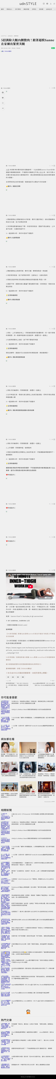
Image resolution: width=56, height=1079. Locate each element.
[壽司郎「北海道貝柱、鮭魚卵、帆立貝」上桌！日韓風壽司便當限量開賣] (6, 873)
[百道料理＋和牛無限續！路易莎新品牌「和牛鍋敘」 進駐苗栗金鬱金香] (6, 938)
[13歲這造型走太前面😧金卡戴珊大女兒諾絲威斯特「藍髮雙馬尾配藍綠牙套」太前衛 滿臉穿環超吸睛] (6, 954)
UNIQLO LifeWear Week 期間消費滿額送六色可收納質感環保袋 (31, 709)
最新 (2, 9)
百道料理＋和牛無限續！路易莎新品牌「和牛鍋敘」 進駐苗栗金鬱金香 (33, 936)
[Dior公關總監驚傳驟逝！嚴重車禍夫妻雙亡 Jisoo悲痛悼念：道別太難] (6, 1034)
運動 (23, 677)
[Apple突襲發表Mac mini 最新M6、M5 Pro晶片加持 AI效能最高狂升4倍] (6, 1003)
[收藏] (3, 103)
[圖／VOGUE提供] (28, 68)
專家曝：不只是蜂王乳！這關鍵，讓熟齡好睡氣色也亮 (9, 755)
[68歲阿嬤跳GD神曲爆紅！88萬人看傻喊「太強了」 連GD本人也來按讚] (6, 1042)
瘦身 (13, 677)
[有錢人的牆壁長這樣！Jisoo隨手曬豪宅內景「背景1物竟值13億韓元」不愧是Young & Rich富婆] (6, 962)
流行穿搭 (18, 9)
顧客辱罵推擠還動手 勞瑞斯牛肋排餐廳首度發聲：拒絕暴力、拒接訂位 (46, 795)
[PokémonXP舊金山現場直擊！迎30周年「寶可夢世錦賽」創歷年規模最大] (6, 889)
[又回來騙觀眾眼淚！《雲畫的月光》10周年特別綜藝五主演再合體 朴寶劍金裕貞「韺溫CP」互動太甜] (6, 865)
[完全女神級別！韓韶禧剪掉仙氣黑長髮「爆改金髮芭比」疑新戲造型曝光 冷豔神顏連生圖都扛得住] (6, 979)
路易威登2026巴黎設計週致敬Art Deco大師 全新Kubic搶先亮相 (27, 755)
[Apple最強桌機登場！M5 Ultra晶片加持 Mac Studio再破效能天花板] (6, 987)
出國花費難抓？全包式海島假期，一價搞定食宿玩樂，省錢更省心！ (9, 795)
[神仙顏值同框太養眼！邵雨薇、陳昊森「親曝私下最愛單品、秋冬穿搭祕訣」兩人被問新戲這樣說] (6, 897)
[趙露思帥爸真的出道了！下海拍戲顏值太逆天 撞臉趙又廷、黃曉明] (6, 1050)
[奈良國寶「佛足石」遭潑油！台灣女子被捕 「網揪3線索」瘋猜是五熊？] (6, 1026)
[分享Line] (3, 97)
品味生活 (49, 9)
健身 (18, 677)
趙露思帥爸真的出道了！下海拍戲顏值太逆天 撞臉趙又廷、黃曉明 (32, 1048)
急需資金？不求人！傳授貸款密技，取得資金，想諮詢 (46, 774)
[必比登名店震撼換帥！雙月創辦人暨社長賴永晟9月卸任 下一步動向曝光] (6, 970)
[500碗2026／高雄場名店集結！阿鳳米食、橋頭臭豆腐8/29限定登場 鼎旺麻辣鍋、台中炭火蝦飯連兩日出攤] (6, 703)
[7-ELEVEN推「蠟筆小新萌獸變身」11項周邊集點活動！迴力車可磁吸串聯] (6, 720)
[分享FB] (3, 92)
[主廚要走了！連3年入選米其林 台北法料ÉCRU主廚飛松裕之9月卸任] (6, 914)
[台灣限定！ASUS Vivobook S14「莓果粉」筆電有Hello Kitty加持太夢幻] (6, 881)
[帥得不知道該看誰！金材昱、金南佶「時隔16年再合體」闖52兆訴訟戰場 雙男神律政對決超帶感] (6, 905)
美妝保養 (26, 9)
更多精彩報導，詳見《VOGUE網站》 (19, 668)
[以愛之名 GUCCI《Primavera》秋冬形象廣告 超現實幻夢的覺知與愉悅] (6, 816)
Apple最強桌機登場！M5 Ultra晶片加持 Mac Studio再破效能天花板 (33, 985)
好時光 (34, 9)
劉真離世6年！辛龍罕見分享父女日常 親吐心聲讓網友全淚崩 (31, 1065)
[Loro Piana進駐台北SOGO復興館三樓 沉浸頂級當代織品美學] (6, 995)
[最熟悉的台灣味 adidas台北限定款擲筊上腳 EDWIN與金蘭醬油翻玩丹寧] (6, 922)
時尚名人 (9, 9)
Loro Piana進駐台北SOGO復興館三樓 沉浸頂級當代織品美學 (30, 993)
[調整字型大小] (3, 108)
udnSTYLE (3, 35)
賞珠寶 (41, 9)
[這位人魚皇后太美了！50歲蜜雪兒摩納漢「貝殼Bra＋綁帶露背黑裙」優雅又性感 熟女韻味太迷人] (6, 930)
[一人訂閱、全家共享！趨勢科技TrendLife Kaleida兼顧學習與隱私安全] (6, 728)
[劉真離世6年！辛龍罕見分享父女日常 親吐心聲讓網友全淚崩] (6, 1067)
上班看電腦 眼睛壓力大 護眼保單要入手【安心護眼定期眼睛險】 (46, 755)
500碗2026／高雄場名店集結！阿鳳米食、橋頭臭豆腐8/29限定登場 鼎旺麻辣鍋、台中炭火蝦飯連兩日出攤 (33, 702)
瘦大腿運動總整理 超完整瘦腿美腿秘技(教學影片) (23, 664)
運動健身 (16, 35)
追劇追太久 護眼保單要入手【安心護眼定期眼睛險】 (9, 774)
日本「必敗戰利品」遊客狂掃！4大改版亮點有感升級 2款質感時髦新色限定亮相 (27, 775)
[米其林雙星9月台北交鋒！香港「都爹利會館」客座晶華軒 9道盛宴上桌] (6, 946)
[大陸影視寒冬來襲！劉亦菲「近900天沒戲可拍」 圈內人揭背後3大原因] (6, 1059)
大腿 (8, 677)
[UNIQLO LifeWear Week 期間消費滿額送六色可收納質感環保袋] (6, 711)
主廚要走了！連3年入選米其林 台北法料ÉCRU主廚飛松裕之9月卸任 (32, 911)
